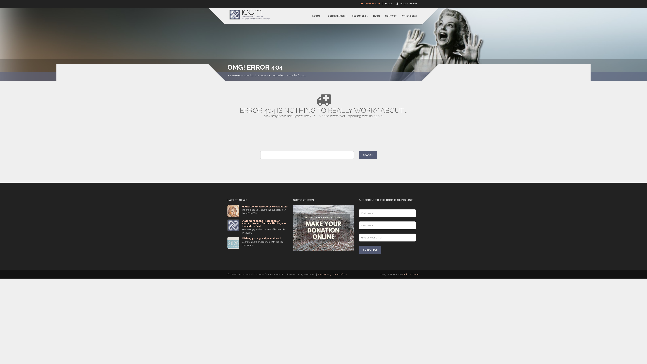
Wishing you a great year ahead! (261, 238)
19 (233, 225)
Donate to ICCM (371, 4)
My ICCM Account (408, 4)
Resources (359, 16)
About (316, 16)
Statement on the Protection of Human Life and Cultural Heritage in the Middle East (264, 224)
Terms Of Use (340, 274)
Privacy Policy (324, 274)
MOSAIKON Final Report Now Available (265, 206)
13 (233, 210)
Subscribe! (370, 249)
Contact (391, 16)
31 (233, 242)
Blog (376, 16)
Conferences (336, 16)
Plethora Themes (411, 274)
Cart (389, 4)
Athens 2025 (409, 16)
